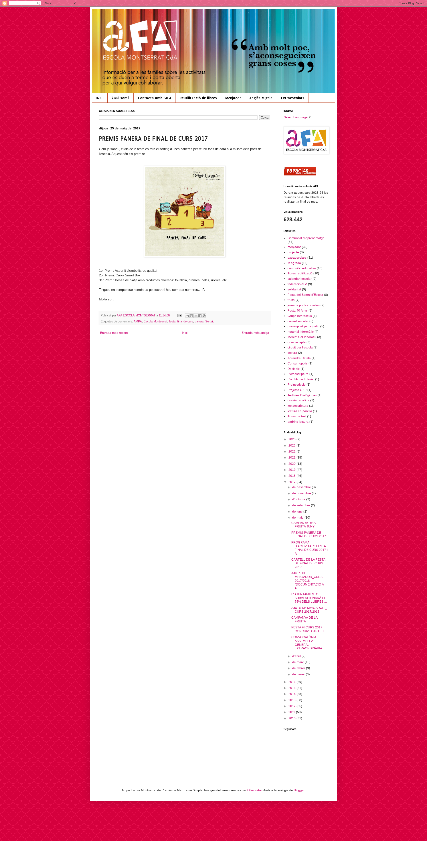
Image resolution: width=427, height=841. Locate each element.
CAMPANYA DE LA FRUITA (304, 619)
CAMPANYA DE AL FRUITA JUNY (304, 524)
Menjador (233, 98)
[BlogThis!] (191, 316)
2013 (292, 700)
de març (298, 662)
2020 (292, 463)
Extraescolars (292, 98)
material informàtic (301, 331)
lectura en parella (300, 411)
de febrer (299, 668)
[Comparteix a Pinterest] (204, 316)
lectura (292, 352)
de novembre (302, 493)
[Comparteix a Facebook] (200, 316)
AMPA (138, 321)
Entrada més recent (114, 332)
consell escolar (298, 321)
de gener (299, 674)
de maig (298, 517)
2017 (292, 482)
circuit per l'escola (300, 347)
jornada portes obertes (304, 305)
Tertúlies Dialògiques (302, 395)
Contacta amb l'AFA (154, 98)
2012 (292, 706)
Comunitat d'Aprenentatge (306, 238)
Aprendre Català (299, 358)
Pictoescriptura (298, 374)
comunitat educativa (302, 268)
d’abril (297, 656)
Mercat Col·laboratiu (302, 337)
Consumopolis (298, 363)
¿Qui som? (120, 98)
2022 (292, 451)
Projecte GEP (297, 390)
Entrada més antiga (255, 332)
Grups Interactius (300, 316)
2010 (292, 718)
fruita (291, 300)
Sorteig (209, 321)
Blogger (299, 790)
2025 (292, 439)
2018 (292, 475)
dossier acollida (298, 400)
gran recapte (297, 342)
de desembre (302, 487)
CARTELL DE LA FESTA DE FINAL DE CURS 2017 (308, 563)
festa (172, 321)
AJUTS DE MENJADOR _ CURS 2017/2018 (309, 609)
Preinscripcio (297, 384)
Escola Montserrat (155, 321)
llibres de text (297, 416)
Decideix (294, 368)
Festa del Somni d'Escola (305, 294)
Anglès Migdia (261, 98)
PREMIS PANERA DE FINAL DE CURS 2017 (308, 534)
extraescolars (297, 257)
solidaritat (294, 289)
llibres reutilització (300, 273)
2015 (292, 688)
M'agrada (294, 263)
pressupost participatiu (303, 326)
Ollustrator (254, 790)
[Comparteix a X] (195, 316)
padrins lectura (298, 421)
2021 (292, 457)
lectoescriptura (298, 405)
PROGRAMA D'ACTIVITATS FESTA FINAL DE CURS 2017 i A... (309, 548)
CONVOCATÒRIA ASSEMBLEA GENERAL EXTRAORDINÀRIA (306, 642)
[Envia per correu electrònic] (187, 316)
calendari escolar (300, 278)
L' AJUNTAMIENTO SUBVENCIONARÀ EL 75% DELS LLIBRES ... (309, 598)
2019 (292, 469)
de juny (297, 511)
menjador (294, 247)
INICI (99, 98)
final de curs (185, 321)
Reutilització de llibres (198, 98)
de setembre (301, 505)
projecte (293, 252)
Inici (184, 332)
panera (199, 321)
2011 (292, 712)
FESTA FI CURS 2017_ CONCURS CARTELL (308, 629)
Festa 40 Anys (298, 310)
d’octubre (299, 499)
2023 (292, 445)
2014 (292, 694)
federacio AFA (297, 284)
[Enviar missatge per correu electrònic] (179, 315)
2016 (292, 682)
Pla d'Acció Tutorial (301, 379)
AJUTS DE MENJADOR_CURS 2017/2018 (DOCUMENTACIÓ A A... (307, 580)
